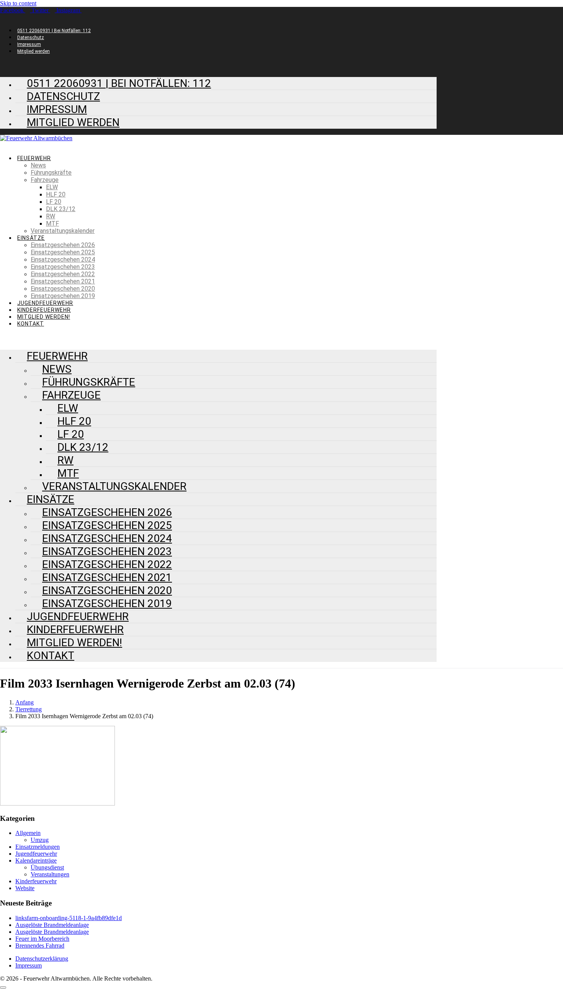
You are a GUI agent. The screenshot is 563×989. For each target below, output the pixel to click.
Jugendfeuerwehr (45, 303)
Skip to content (18, 3)
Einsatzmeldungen (37, 846)
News (38, 165)
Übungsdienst (47, 867)
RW (50, 216)
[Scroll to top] (3, 987)
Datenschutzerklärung (41, 958)
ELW (52, 187)
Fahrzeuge (45, 179)
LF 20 (53, 201)
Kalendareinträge (36, 860)
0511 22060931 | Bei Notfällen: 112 (54, 30)
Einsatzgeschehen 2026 (63, 245)
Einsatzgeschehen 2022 (63, 274)
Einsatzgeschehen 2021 (63, 281)
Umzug (40, 840)
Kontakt (30, 324)
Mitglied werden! (43, 317)
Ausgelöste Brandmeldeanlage (52, 925)
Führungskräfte (51, 172)
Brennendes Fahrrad (39, 945)
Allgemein (28, 833)
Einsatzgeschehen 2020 (63, 288)
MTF (52, 223)
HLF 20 (55, 194)
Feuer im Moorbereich (42, 938)
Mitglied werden (33, 51)
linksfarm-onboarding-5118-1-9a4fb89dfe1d (68, 918)
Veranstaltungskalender (63, 230)
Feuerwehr (34, 158)
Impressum (29, 44)
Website (24, 888)
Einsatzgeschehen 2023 (63, 266)
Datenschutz (30, 37)
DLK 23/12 (60, 209)
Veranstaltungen (50, 874)
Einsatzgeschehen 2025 (63, 252)
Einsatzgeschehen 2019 (63, 296)
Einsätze (31, 238)
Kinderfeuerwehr (44, 310)
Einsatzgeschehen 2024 (63, 259)
